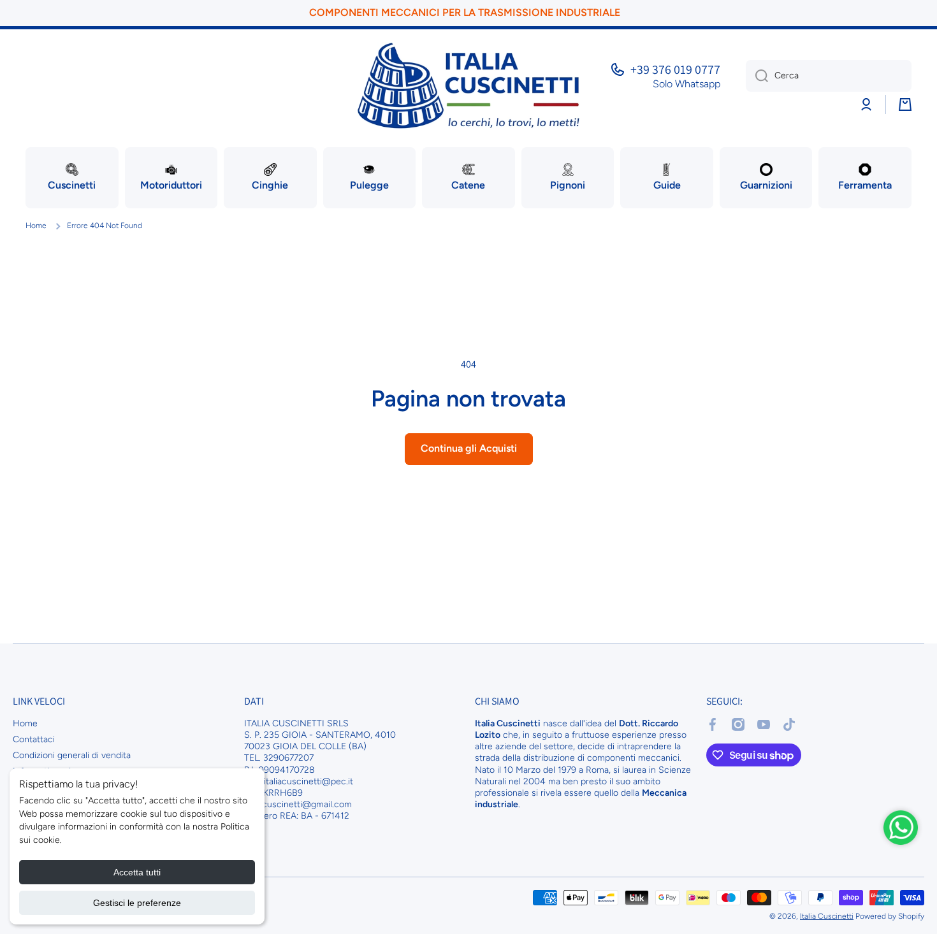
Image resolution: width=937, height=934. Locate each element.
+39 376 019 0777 (675, 69)
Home (36, 225)
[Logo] (468, 85)
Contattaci (34, 739)
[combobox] (829, 76)
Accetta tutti (137, 872)
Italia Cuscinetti (826, 916)
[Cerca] (757, 76)
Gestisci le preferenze (137, 903)
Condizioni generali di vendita (72, 755)
